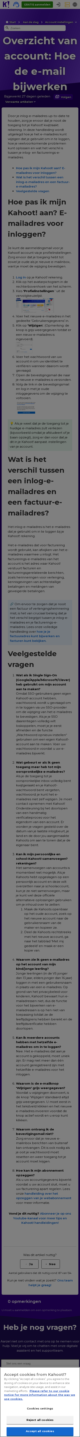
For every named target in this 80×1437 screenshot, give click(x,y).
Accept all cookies (40, 1431)
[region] (40, 1402)
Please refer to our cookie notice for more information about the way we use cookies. (39, 1395)
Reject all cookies (40, 1420)
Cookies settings (40, 1408)
